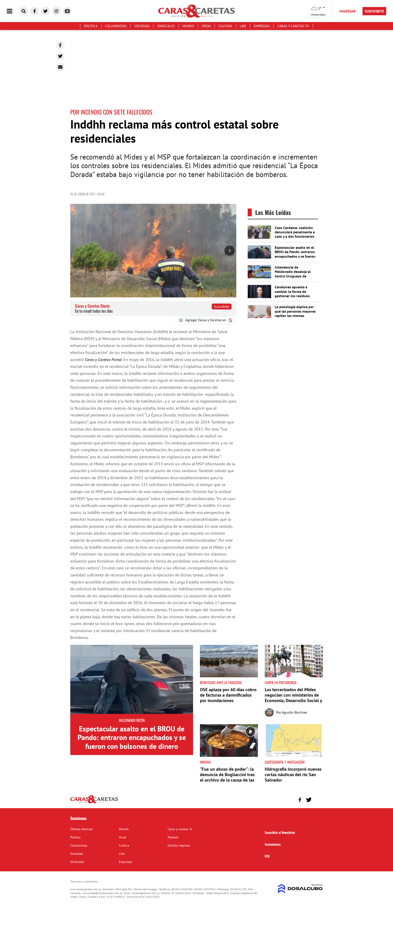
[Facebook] (60, 45)
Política (91, 26)
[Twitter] (60, 56)
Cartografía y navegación (285, 762)
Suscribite (221, 306)
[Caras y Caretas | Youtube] (67, 11)
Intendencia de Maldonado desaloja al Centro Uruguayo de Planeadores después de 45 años (294, 276)
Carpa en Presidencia (281, 682)
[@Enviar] (60, 67)
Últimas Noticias (81, 829)
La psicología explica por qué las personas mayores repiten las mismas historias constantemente (295, 313)
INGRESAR (347, 11)
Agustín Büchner (294, 712)
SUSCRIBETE (374, 11)
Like (243, 26)
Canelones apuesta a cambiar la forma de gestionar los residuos (292, 291)
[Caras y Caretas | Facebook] (34, 11)
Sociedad (142, 26)
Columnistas (116, 26)
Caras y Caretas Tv (293, 26)
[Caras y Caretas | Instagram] (56, 11)
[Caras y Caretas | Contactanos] (317, 799)
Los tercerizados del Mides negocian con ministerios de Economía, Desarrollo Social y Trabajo (293, 698)
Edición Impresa (179, 845)
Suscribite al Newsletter (280, 832)
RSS (267, 856)
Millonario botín (132, 720)
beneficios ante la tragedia (221, 682)
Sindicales (166, 26)
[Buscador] (23, 11)
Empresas (262, 26)
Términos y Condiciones (84, 881)
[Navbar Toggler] (13, 11)
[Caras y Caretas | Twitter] (45, 11)
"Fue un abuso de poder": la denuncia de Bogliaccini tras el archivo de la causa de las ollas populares (227, 777)
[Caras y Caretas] (94, 803)
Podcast (173, 837)
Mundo (188, 26)
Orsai (206, 26)
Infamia (205, 762)
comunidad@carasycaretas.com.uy (102, 893)
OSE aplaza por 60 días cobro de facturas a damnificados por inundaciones (228, 695)
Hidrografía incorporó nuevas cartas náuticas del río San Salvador (293, 774)
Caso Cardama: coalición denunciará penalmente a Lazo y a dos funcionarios (295, 232)
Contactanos (273, 844)
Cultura (225, 26)
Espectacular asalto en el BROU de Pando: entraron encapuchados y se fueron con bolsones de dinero (295, 254)
